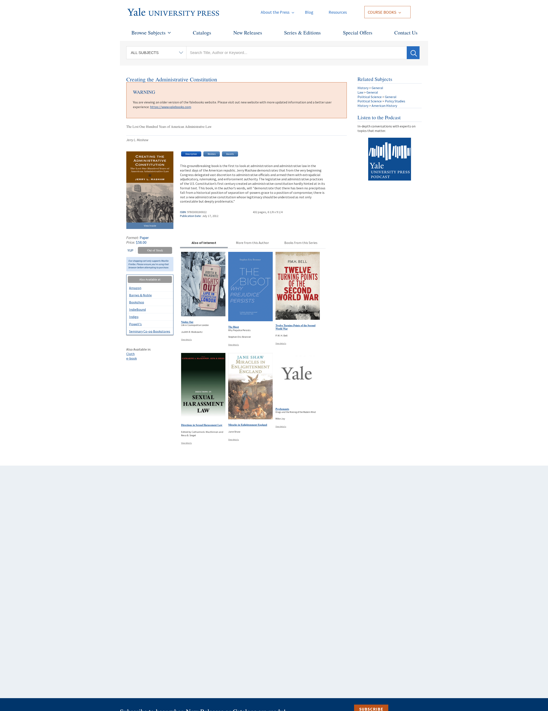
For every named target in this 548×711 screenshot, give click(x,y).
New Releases (247, 32)
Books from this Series (300, 242)
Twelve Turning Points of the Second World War (295, 327)
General (377, 88)
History (362, 88)
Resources (338, 12)
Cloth (130, 354)
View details (186, 339)
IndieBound (137, 309)
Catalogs (202, 32)
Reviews (212, 153)
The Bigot (233, 327)
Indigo (133, 317)
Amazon (135, 288)
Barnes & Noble (140, 295)
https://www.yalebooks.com (170, 107)
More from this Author (252, 242)
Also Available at (149, 279)
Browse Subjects (148, 32)
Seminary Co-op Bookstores (149, 331)
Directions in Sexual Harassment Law (201, 425)
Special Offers (357, 32)
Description (191, 153)
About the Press (275, 12)
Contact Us (405, 32)
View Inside (150, 225)
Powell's (135, 324)
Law (360, 92)
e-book (131, 358)
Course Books (382, 12)
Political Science (369, 97)
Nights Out (187, 322)
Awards (230, 153)
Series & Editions (302, 32)
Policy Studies (395, 101)
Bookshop (136, 302)
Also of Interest (204, 242)
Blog (309, 12)
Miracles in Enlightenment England (247, 425)
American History (384, 105)
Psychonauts (282, 409)
